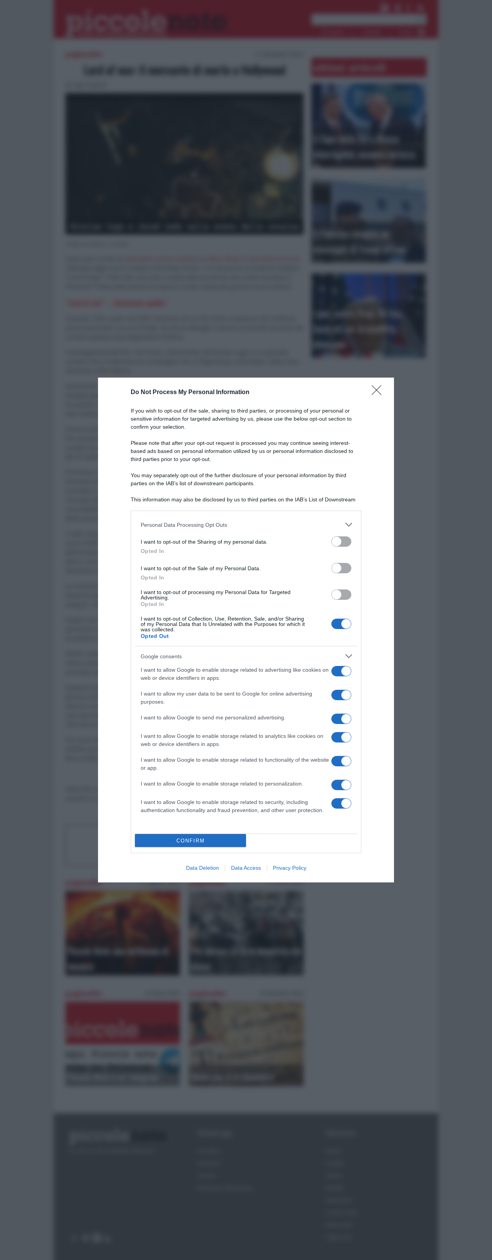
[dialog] (246, 630)
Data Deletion (202, 868)
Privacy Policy (289, 868)
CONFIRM (190, 841)
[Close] (379, 392)
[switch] (341, 541)
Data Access (246, 868)
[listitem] (246, 525)
